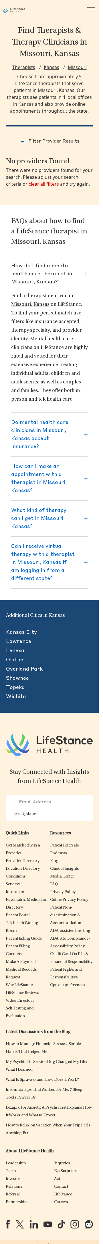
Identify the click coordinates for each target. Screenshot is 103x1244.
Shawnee (17, 678)
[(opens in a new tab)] (8, 1224)
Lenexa (15, 650)
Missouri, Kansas (30, 304)
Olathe (14, 660)
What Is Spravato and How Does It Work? (42, 1080)
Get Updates (25, 814)
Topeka (15, 687)
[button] (22, 861)
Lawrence (18, 641)
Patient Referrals (64, 845)
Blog (54, 861)
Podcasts (58, 853)
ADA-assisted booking (70, 931)
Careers (61, 1202)
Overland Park (24, 669)
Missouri (77, 67)
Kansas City (21, 632)
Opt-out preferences (67, 985)
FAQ (54, 884)
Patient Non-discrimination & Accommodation (65, 915)
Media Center (62, 876)
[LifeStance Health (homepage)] (13, 10)
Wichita (16, 696)
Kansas (51, 67)
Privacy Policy (63, 892)
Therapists (23, 67)
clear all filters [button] (44, 184)
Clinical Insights (64, 869)
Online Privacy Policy (69, 900)
